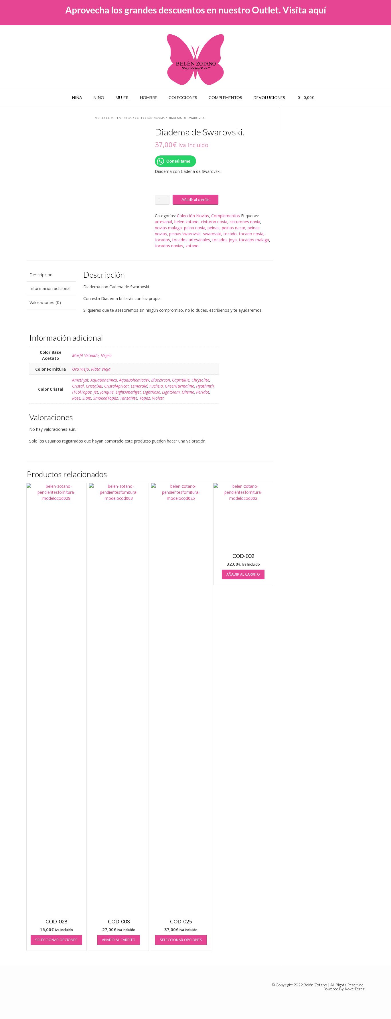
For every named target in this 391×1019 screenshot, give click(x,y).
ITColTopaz (82, 392)
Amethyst (80, 380)
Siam (86, 398)
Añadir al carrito (195, 199)
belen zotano (186, 221)
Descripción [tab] (40, 274)
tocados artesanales (191, 239)
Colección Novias (150, 118)
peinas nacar (233, 227)
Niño (99, 97)
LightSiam (171, 392)
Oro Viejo (80, 369)
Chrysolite (200, 380)
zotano (192, 245)
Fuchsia (156, 386)
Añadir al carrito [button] (118, 939)
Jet (96, 392)
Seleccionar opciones (56, 939)
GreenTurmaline (179, 386)
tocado (230, 233)
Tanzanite (128, 398)
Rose (76, 398)
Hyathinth (205, 386)
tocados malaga (254, 239)
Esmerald (139, 386)
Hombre (148, 97)
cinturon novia (214, 221)
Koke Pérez (354, 988)
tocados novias (169, 245)
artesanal (163, 221)
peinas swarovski (185, 233)
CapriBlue (180, 380)
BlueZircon (160, 380)
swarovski (212, 233)
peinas (214, 227)
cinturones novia (245, 221)
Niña (77, 97)
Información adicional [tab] (49, 288)
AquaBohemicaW (134, 380)
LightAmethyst (128, 392)
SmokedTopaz (105, 398)
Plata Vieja (100, 369)
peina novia (194, 227)
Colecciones (183, 97)
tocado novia (251, 233)
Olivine (188, 392)
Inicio (98, 118)
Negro (106, 355)
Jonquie (107, 392)
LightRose (151, 392)
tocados (162, 239)
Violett (158, 398)
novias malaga (168, 227)
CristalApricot (116, 386)
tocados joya (224, 239)
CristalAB (94, 386)
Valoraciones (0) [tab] (45, 302)
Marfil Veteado (85, 355)
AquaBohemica (103, 380)
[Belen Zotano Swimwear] (195, 59)
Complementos (225, 97)
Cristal (78, 386)
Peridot (202, 392)
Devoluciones (269, 97)
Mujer (122, 97)
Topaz (144, 398)
